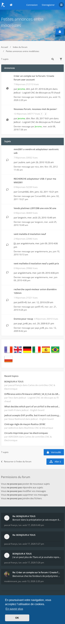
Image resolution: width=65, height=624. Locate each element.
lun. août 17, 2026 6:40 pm (31, 525)
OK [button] (17, 617)
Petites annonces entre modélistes (22, 51)
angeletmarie (27, 243)
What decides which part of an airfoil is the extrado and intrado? (32, 406)
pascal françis (11, 525)
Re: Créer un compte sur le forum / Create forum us (36, 572)
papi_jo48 (23, 323)
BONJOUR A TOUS (13, 381)
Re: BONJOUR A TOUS (23, 516)
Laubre (21, 162)
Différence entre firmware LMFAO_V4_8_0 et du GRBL (32, 394)
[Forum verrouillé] (60, 31)
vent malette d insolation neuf (30, 234)
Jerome (21, 88)
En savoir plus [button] (14, 608)
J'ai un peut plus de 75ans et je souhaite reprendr (36, 557)
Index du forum (20, 47)
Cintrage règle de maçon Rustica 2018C (24, 424)
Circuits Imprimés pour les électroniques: (26, 433)
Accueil (4, 47)
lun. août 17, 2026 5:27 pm (31, 543)
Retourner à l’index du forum (17, 461)
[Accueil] (3, 5)
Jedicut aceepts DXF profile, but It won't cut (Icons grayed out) (32, 415)
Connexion (32, 4)
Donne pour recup (23, 318)
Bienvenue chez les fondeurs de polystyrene (35, 576)
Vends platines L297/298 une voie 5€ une (35, 208)
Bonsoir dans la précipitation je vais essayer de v (36, 519)
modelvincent (41, 97)
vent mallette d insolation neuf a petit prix (36, 263)
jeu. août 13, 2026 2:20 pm (31, 581)
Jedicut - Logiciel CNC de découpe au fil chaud (37, 92)
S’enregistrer (48, 4)
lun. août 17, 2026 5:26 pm (31, 562)
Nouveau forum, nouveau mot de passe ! (35, 109)
